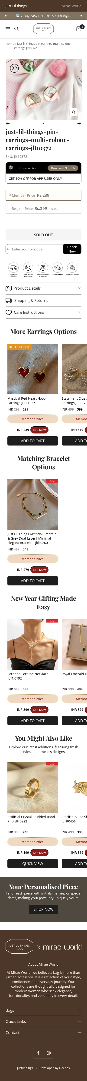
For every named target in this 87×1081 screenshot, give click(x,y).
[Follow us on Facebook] (38, 1053)
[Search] (16, 29)
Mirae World (71, 5)
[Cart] (78, 29)
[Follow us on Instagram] (49, 1053)
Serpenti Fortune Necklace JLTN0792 (27, 676)
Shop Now (44, 909)
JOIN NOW (39, 430)
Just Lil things (16, 5)
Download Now (61, 168)
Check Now (72, 249)
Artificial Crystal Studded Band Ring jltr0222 (31, 819)
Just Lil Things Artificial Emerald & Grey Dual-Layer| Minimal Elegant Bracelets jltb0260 (32, 538)
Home (10, 43)
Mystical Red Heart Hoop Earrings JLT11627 (26, 400)
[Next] (79, 123)
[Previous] (8, 123)
